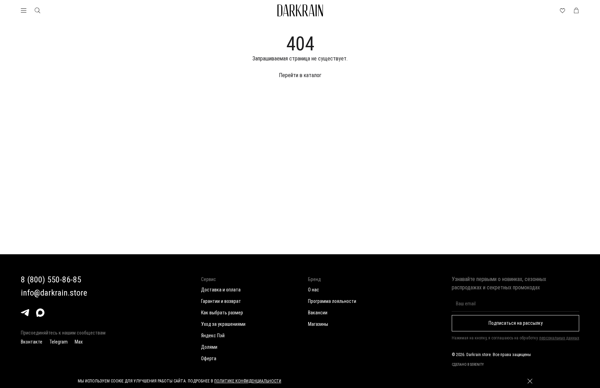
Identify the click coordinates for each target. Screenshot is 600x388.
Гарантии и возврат (221, 301)
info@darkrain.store (54, 292)
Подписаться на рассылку (516, 323)
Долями (209, 347)
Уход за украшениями (223, 324)
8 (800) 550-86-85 (51, 279)
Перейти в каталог (300, 75)
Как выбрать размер (222, 312)
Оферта (208, 358)
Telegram (58, 341)
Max (79, 341)
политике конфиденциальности (247, 381)
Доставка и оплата (221, 289)
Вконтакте (31, 341)
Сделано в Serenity (468, 364)
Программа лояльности (332, 301)
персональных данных (559, 338)
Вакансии (317, 312)
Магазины (318, 324)
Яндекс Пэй (213, 335)
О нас (313, 289)
